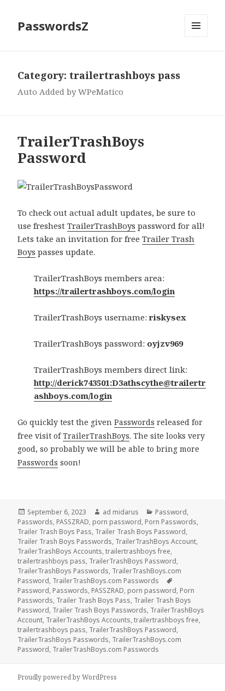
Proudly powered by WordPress (67, 677)
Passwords (134, 422)
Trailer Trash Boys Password (140, 531)
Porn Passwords (171, 521)
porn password (116, 521)
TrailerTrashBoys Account (155, 541)
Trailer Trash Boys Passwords (64, 541)
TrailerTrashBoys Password (80, 149)
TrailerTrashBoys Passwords (63, 570)
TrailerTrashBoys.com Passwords (105, 580)
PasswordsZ (52, 25)
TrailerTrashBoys (101, 225)
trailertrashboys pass (51, 561)
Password (171, 512)
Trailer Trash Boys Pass (54, 531)
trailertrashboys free (137, 551)
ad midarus (121, 512)
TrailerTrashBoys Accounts (59, 551)
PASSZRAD (72, 521)
